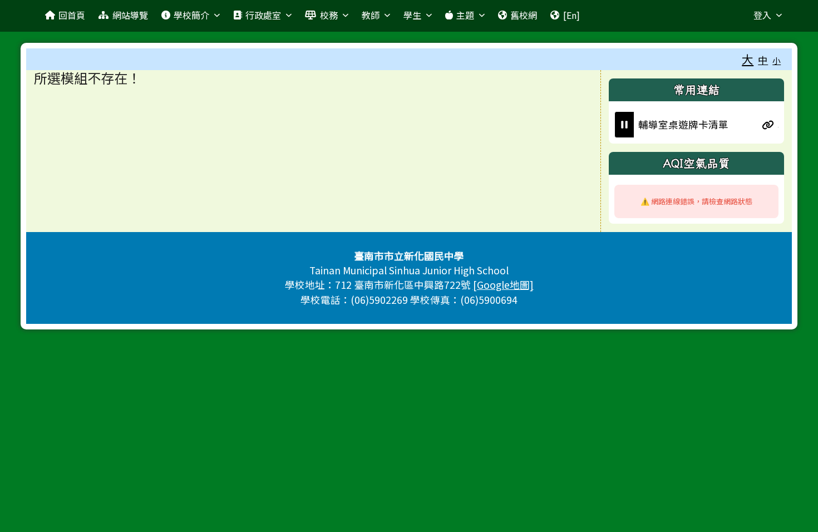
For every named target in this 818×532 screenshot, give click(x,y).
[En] (571, 15)
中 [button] (763, 60)
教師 (371, 15)
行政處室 (263, 15)
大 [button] (747, 59)
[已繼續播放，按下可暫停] (624, 124)
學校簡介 (191, 15)
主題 (465, 15)
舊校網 (523, 15)
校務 (329, 15)
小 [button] (776, 60)
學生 (412, 15)
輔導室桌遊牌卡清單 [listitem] (677, 124)
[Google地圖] (503, 285)
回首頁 (71, 15)
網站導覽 (130, 15)
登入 (762, 15)
